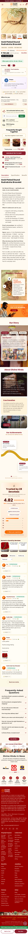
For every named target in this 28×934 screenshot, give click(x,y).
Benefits (24, 175)
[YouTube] (9, 828)
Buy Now (20, 931)
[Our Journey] (9, 451)
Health (2, 873)
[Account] (23, 4)
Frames (16, 850)
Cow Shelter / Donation (20, 894)
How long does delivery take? (10, 713)
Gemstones (17, 846)
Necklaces (17, 870)
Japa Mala (17, 854)
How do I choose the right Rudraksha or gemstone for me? (13, 722)
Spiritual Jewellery (19, 866)
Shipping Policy (4, 903)
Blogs (16, 892)
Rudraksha (17, 841)
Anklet (16, 848)
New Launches (18, 837)
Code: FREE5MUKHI (9, 104)
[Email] (17, 828)
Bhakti (2, 883)
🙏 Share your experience (14, 532)
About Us (6, 425)
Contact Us (3, 894)
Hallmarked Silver (19, 885)
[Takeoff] (25, 459)
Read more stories (14, 682)
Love (2, 875)
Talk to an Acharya (19, 898)
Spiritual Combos (19, 856)
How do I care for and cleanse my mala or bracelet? (13, 728)
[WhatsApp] (13, 828)
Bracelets (17, 868)
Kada (16, 875)
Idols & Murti (17, 852)
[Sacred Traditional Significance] (9, 294)
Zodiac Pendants (18, 881)
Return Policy (4, 901)
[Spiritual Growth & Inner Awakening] (4, 286)
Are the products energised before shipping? (11, 703)
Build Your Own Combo (20, 896)
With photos (12, 555)
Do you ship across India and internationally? (10, 708)
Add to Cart (7, 931)
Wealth (2, 870)
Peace (2, 866)
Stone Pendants (18, 879)
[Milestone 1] (11, 476)
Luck (2, 877)
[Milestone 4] (15, 476)
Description (5, 175)
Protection (3, 868)
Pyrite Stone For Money (3, 842)
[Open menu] (2, 4)
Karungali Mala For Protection (3, 837)
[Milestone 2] (12, 476)
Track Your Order (5, 896)
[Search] (20, 4)
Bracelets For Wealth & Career (10, 845)
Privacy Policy (4, 898)
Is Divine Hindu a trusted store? (11, 733)
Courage (3, 879)
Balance (3, 881)
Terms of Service (5, 905)
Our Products (14, 332)
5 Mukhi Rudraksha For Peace (3, 853)
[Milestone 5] (16, 476)
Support (3, 892)
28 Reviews (12, 50)
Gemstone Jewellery (19, 883)
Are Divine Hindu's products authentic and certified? (13, 697)
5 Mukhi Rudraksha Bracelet (12, 166)
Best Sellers (17, 835)
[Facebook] (6, 828)
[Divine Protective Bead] (9, 279)
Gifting (16, 858)
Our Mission (23, 332)
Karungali (17, 839)
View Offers (24, 52)
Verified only (21, 555)
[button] (14, 71)
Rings (16, 873)
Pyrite (16, 843)
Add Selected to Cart (14, 153)
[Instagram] (2, 828)
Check (22, 116)
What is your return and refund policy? (13, 717)
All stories (4, 555)
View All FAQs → (14, 739)
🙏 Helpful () (6, 571)
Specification (15, 175)
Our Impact (5, 332)
